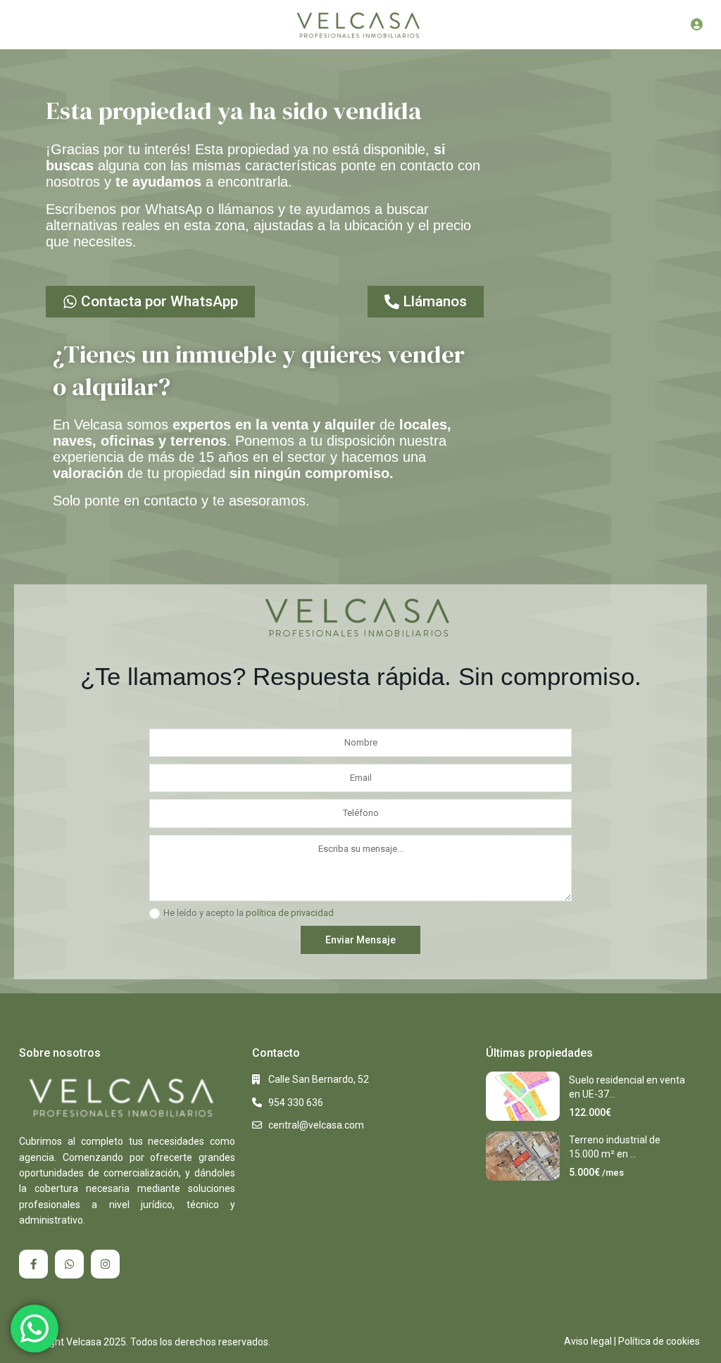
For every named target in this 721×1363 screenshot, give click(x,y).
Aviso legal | (590, 1341)
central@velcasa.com (316, 1125)
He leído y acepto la (248, 913)
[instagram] (105, 1264)
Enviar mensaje (360, 940)
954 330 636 (295, 1102)
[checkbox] (154, 913)
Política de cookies (659, 1341)
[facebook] (33, 1264)
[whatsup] (69, 1264)
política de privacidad (290, 912)
